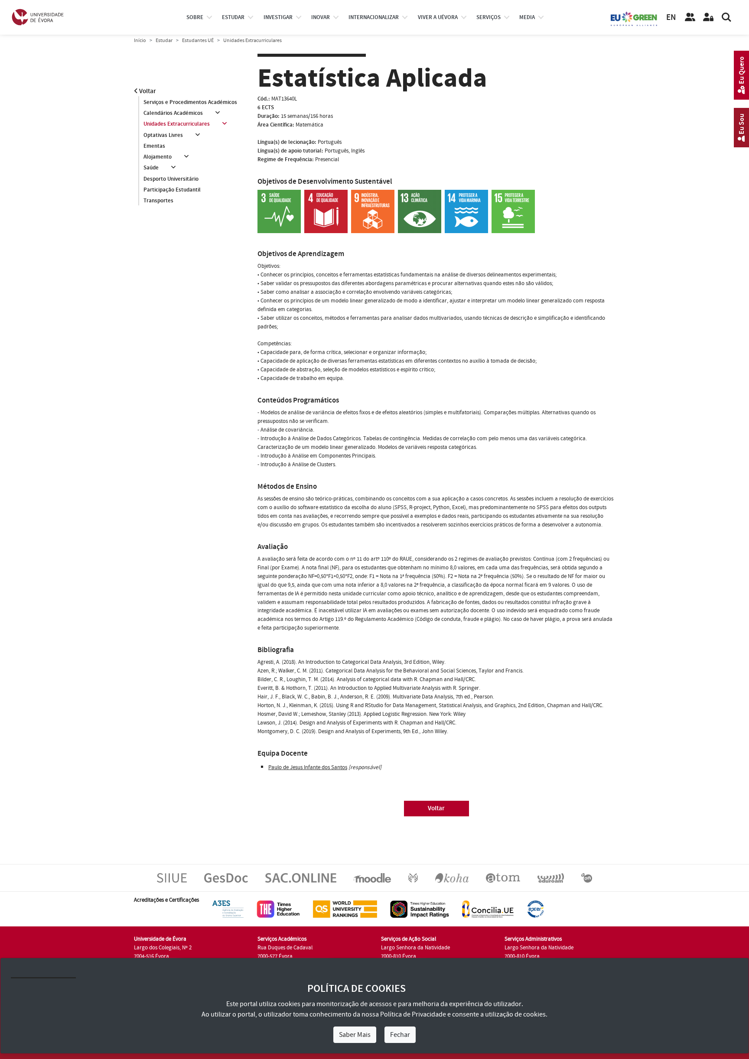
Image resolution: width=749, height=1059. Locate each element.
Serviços (488, 17)
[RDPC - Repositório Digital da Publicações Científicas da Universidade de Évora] (413, 877)
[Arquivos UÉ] (503, 877)
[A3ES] (228, 909)
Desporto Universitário (171, 179)
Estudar (164, 40)
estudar (233, 17)
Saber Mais (355, 1034)
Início (140, 40)
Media (527, 17)
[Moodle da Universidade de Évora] (372, 877)
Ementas (154, 146)
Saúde (151, 168)
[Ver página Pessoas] (690, 17)
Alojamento (157, 157)
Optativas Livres (163, 135)
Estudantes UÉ (198, 40)
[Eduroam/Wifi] (550, 877)
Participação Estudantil (172, 190)
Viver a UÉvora (438, 17)
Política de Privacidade (413, 1014)
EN (671, 17)
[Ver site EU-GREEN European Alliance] (634, 18)
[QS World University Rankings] (345, 909)
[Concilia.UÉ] (488, 909)
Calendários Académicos (173, 113)
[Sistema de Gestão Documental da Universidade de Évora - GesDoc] (226, 877)
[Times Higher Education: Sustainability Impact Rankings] (419, 909)
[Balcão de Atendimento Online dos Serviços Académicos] (300, 877)
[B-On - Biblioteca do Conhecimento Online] (586, 877)
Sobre (194, 17)
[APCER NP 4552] (535, 909)
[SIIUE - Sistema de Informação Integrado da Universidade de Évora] (172, 877)
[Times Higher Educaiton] (278, 909)
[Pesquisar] (726, 17)
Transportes (158, 201)
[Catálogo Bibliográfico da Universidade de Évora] (452, 877)
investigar (278, 17)
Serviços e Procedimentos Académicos (190, 102)
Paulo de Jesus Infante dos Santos (307, 767)
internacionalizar (373, 17)
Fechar (400, 1034)
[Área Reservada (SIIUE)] (708, 17)
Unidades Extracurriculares (176, 124)
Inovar (320, 17)
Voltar (147, 91)
